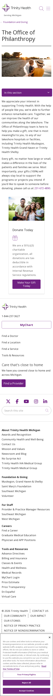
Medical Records (11, 572)
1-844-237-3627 (11, 316)
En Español (8, 591)
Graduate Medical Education (19, 535)
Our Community (15, 615)
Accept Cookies (26, 690)
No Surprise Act (11, 458)
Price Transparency (13, 587)
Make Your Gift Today (26, 284)
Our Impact (38, 615)
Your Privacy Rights (26, 674)
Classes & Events (12, 563)
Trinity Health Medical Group (19, 468)
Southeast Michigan (14, 491)
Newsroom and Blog (14, 453)
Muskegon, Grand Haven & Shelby (22, 481)
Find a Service (10, 349)
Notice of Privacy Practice (22, 625)
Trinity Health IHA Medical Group (22, 463)
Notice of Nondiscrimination (24, 630)
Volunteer (8, 496)
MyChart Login (11, 577)
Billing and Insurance (14, 558)
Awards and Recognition (16, 434)
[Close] (49, 637)
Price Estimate (10, 582)
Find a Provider (14, 383)
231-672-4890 (42, 188)
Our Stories (12, 620)
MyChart (26, 325)
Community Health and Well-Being (23, 439)
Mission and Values (13, 449)
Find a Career (10, 530)
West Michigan (11, 519)
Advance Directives (13, 553)
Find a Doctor (10, 336)
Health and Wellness (14, 568)
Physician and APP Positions (19, 540)
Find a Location (11, 342)
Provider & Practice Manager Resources (26, 509)
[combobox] (26, 410)
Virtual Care (9, 596)
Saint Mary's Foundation (16, 486)
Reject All (26, 682)
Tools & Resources (13, 355)
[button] (48, 7)
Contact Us (8, 444)
